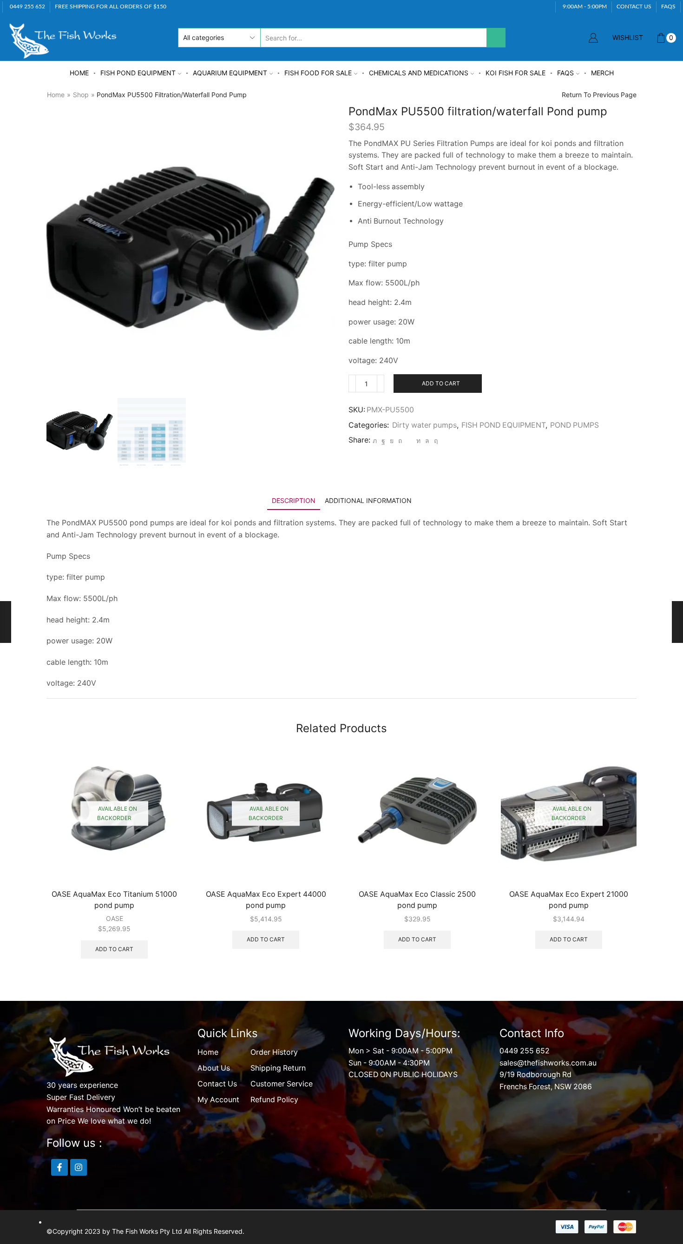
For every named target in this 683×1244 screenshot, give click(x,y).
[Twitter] (374, 440)
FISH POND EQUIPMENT (138, 73)
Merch (602, 73)
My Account (218, 1099)
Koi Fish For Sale (515, 73)
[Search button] (495, 37)
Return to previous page (599, 95)
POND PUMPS (574, 425)
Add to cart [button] (114, 949)
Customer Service (281, 1083)
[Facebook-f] (59, 1167)
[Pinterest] (400, 440)
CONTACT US (634, 6)
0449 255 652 (524, 1050)
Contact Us (217, 1083)
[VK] (391, 440)
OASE (114, 918)
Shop (81, 95)
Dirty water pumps (424, 425)
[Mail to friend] (409, 440)
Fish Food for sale (318, 73)
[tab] (293, 500)
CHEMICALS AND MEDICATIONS (418, 73)
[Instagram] (78, 1167)
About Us (213, 1068)
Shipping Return (278, 1068)
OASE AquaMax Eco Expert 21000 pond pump (568, 900)
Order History (274, 1052)
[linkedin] (418, 440)
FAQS (668, 6)
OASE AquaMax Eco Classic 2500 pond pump (417, 900)
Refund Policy (274, 1099)
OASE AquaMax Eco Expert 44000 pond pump (266, 900)
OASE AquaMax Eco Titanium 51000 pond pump (114, 900)
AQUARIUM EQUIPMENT (230, 73)
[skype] (435, 440)
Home (79, 73)
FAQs (565, 73)
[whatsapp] (427, 440)
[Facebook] (383, 440)
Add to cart (441, 383)
